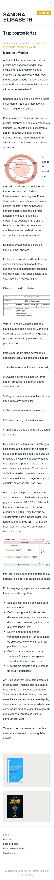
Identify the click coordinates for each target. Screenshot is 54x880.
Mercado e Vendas (15, 52)
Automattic (27, 875)
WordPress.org (10, 853)
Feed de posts (10, 843)
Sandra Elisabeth (17, 16)
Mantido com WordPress (18, 871)
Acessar (7, 839)
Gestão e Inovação (27, 47)
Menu (45, 13)
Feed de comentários (14, 848)
